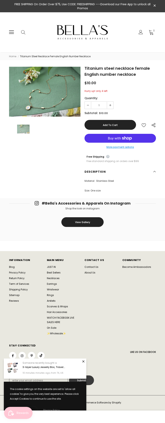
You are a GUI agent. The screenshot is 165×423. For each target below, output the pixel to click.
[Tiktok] (41, 355)
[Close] (83, 361)
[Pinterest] (31, 355)
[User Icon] (141, 32)
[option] (44, 92)
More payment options (120, 147)
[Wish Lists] (143, 124)
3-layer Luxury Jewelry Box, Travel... (44, 367)
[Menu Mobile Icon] (11, 32)
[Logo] (83, 32)
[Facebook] (12, 355)
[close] (155, 6)
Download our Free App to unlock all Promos (114, 6)
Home (12, 56)
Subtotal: (91, 113)
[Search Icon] (27, 32)
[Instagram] (22, 355)
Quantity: (91, 98)
